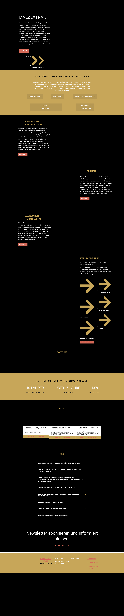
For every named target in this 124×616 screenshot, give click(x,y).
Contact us (45, 561)
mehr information (36, 436)
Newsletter (45, 559)
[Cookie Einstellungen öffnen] (11, 615)
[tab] (62, 463)
